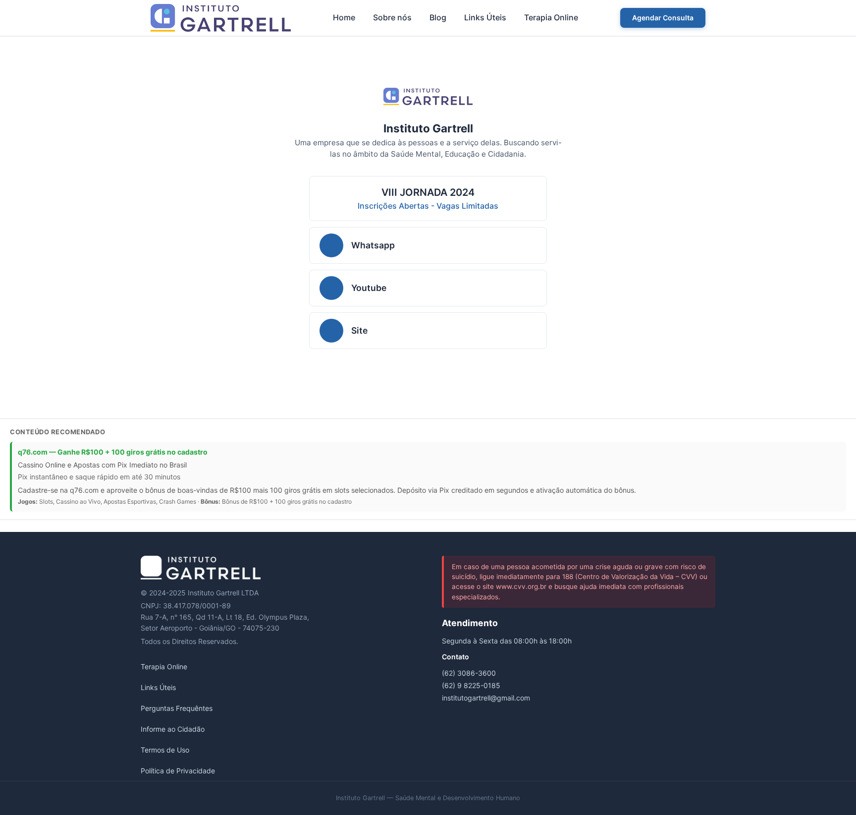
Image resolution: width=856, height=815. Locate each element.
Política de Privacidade (178, 770)
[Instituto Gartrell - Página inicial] (221, 18)
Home (344, 17)
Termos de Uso (165, 750)
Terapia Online (551, 17)
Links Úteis (485, 17)
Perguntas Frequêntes (177, 708)
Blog (437, 17)
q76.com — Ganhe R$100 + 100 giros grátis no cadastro (113, 452)
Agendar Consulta (663, 17)
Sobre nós (392, 17)
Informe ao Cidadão (173, 729)
